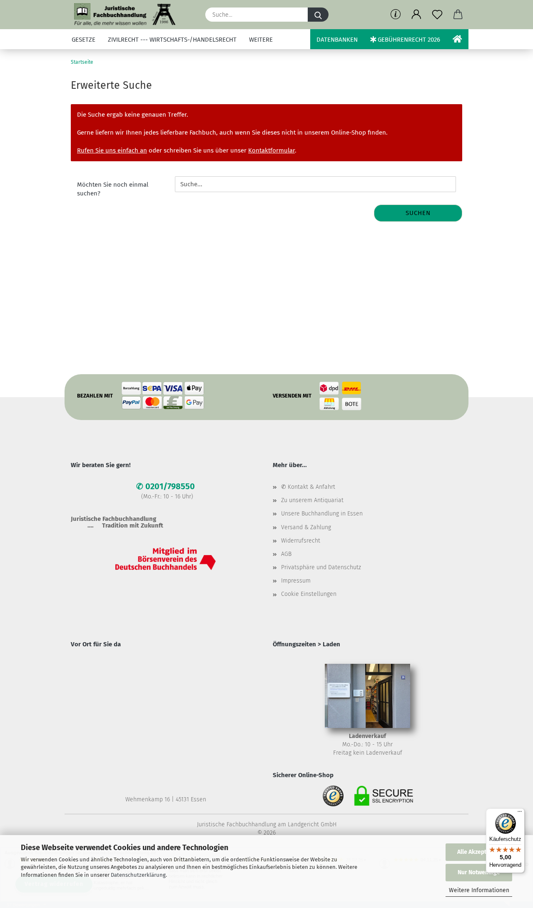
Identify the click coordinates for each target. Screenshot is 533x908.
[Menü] (520, 813)
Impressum (296, 580)
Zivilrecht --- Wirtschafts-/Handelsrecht (172, 39)
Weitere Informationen (479, 890)
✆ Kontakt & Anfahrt (308, 486)
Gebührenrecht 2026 (408, 39)
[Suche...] (318, 15)
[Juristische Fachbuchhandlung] (125, 14)
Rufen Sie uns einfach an (112, 150)
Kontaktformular (271, 150)
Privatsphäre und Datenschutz (321, 567)
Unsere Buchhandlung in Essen (322, 513)
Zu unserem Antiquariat (312, 500)
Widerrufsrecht (300, 540)
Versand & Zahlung (306, 527)
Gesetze (83, 39)
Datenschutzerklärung (138, 875)
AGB (286, 554)
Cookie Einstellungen (308, 594)
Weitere (261, 39)
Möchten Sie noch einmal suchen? (112, 189)
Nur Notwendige (479, 872)
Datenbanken (337, 39)
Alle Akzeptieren (479, 851)
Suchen (418, 213)
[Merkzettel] (437, 14)
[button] (416, 14)
